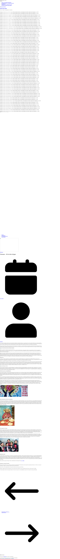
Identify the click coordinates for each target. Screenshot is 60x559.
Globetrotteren (3, 235)
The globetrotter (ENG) (5, 236)
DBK (0, 252)
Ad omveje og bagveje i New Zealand (6, 5)
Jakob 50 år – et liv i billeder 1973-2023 (7, 4)
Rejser (2, 252)
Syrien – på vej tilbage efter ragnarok (6, 2)
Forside (3, 234)
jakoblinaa (1, 341)
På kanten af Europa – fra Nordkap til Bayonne (8, 3)
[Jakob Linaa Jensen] (3, 6)
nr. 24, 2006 (22, 460)
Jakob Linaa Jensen (3, 8)
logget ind (5, 556)
